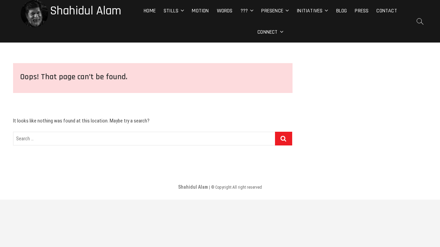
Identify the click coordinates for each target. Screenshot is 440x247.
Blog (341, 10)
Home (150, 10)
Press (361, 10)
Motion (200, 10)
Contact (386, 10)
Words (225, 10)
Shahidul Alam (85, 11)
